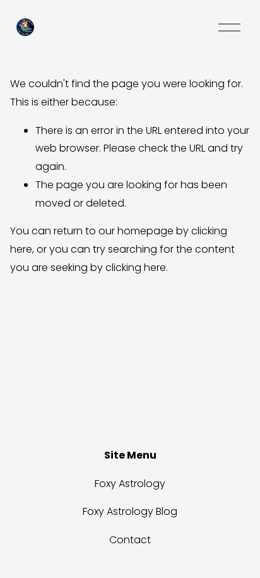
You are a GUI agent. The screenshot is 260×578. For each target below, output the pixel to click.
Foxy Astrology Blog (130, 511)
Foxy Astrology (130, 483)
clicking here (135, 267)
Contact (130, 540)
